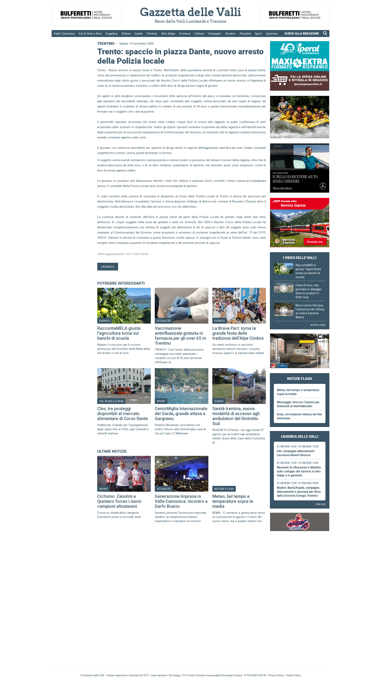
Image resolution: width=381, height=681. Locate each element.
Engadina (112, 33)
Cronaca (184, 33)
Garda (138, 33)
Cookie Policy (293, 675)
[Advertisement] (299, 547)
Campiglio (214, 33)
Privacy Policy (276, 675)
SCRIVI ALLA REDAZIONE (301, 33)
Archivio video (317, 324)
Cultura (199, 33)
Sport (258, 33)
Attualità (245, 33)
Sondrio (230, 33)
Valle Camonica (64, 33)
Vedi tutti (320, 504)
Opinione (272, 33)
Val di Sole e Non (90, 33)
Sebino (126, 33)
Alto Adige (168, 33)
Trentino (151, 33)
